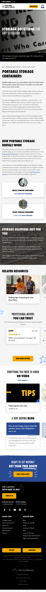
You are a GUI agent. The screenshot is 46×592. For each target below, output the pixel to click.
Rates (24, 530)
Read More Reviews (23, 359)
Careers (5, 525)
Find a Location (6, 1)
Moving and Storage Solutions (13, 67)
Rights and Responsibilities (30, 538)
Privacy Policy (23, 581)
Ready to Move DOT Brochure (31, 536)
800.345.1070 (8, 504)
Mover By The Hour (28, 533)
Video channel (22, 380)
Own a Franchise (8, 523)
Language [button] (32, 550)
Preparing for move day (18, 406)
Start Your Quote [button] (23, 474)
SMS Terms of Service (23, 584)
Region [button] (11, 550)
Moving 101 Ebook (28, 528)
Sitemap (4, 533)
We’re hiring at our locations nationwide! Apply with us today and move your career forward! (22, 57)
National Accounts (7, 528)
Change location (7, 520)
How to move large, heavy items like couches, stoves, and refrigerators (23, 427)
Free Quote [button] (33, 6)
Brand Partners (6, 530)
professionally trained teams (10, 154)
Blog (24, 520)
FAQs (24, 525)
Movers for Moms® (28, 523)
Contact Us (9, 496)
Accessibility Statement (23, 574)
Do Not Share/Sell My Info (23, 578)
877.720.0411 (22, 504)
